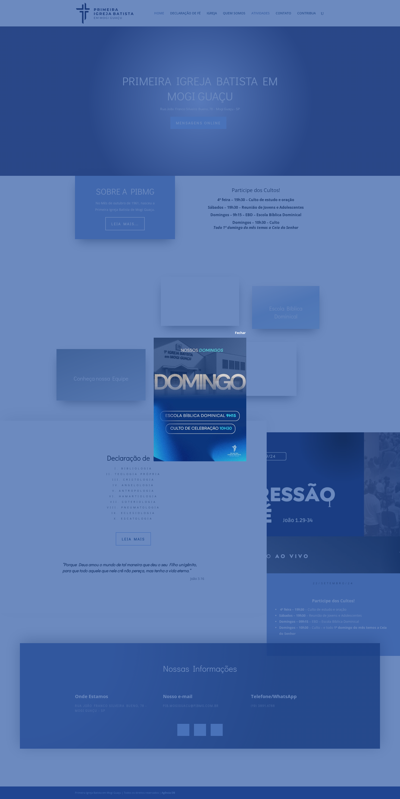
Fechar (237, 333)
